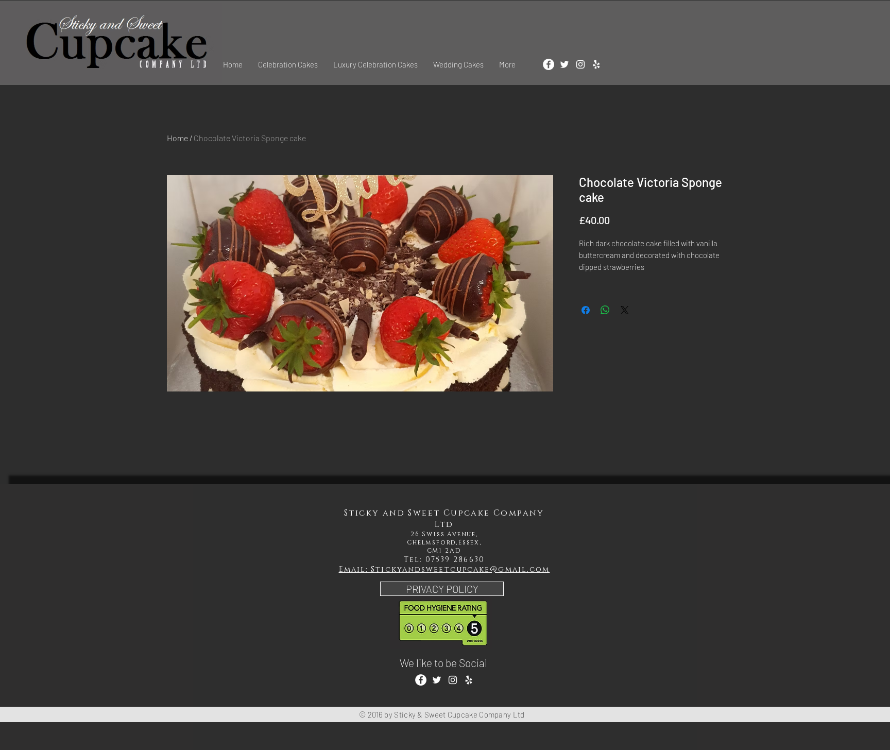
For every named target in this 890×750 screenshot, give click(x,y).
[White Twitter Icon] (564, 64)
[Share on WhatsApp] (605, 310)
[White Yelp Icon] (596, 64)
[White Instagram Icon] (580, 64)
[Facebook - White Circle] (548, 64)
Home (177, 138)
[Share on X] (625, 310)
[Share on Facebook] (585, 310)
